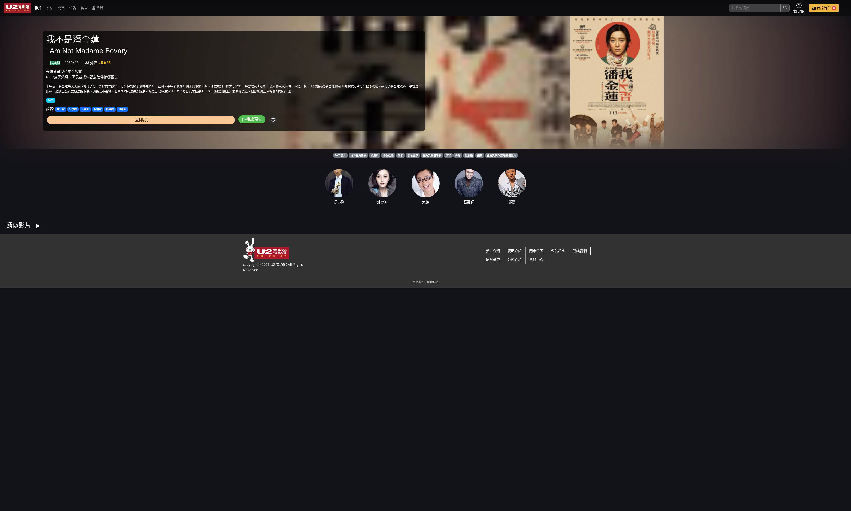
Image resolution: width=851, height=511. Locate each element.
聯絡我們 (580, 251)
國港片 (375, 155)
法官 (448, 155)
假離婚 (469, 155)
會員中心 (536, 260)
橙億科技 (433, 282)
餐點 (49, 8)
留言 (84, 8)
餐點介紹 (514, 251)
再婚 (458, 155)
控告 (479, 155)
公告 (72, 8)
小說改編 (388, 155)
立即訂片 (143, 120)
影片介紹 (493, 251)
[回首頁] (17, 8)
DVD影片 (340, 155)
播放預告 (254, 119)
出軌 (400, 155)
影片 (38, 8)
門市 (61, 8)
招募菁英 (493, 260)
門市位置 (536, 251)
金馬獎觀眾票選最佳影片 (501, 155)
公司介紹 (514, 260)
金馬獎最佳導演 (432, 155)
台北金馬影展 (358, 155)
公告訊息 (558, 251)
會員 (99, 8)
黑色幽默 (413, 155)
